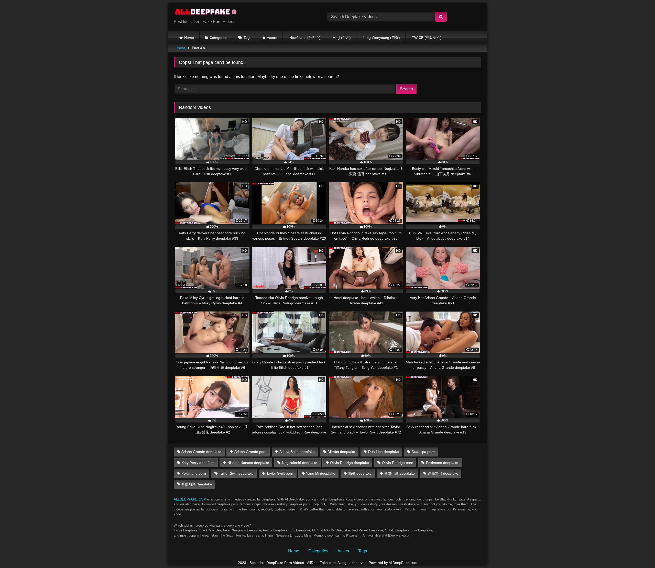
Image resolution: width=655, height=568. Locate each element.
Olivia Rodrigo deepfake (349, 463)
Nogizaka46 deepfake (299, 463)
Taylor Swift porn (279, 473)
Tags (247, 38)
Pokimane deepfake (442, 463)
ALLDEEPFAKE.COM (190, 499)
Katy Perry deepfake (197, 463)
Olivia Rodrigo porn (397, 463)
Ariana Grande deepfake (201, 452)
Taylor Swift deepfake (236, 473)
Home (189, 38)
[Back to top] (639, 553)
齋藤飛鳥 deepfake (196, 484)
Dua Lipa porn (423, 452)
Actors (272, 38)
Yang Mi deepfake (320, 473)
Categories (218, 38)
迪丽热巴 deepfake (443, 473)
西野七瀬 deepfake (399, 473)
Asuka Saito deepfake (297, 452)
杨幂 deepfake (360, 473)
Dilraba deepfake (341, 452)
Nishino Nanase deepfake (248, 463)
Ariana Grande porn (250, 452)
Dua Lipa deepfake (383, 452)
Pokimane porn (193, 473)
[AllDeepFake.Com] (208, 13)
